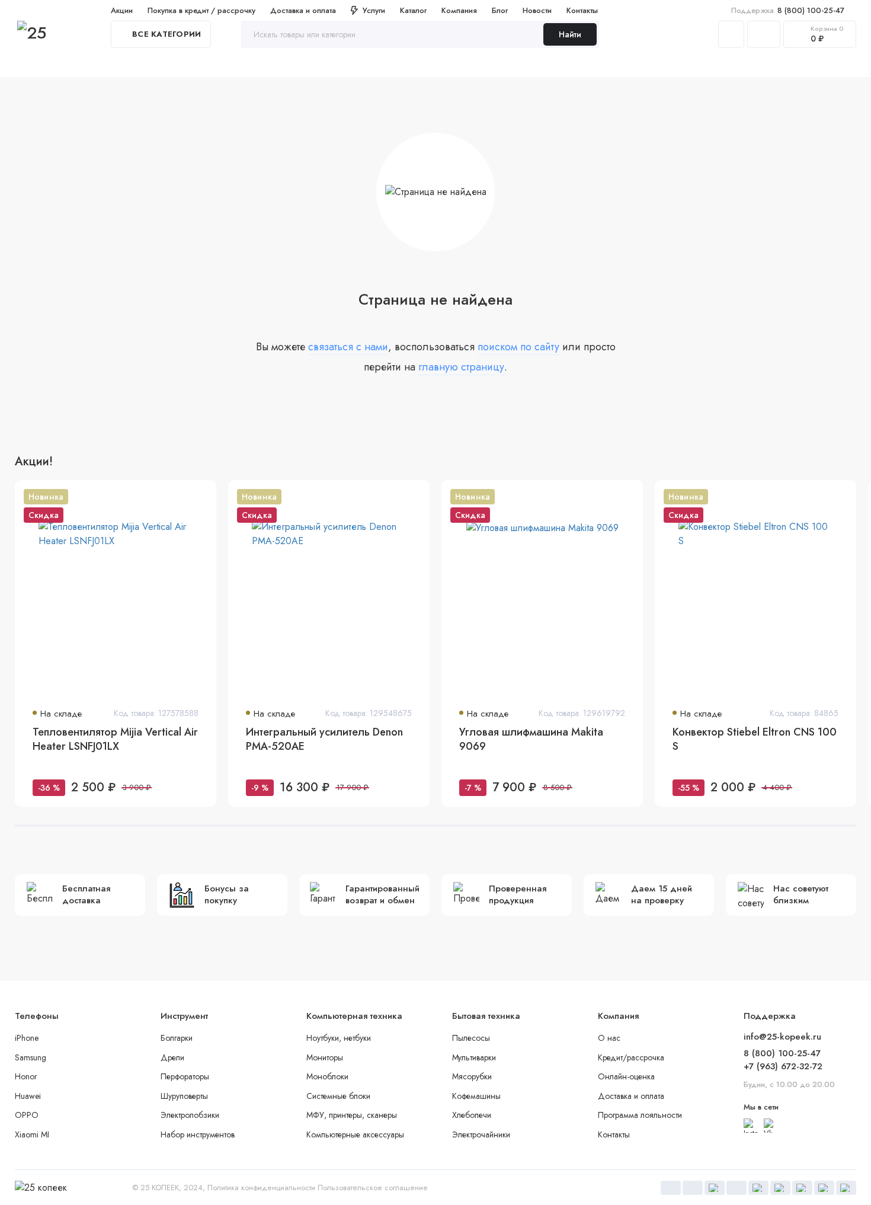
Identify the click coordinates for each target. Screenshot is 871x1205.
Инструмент (192, 64)
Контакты (582, 10)
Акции (122, 10)
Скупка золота (43, 64)
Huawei (28, 1096)
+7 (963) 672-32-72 (783, 1066)
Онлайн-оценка (626, 1076)
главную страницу (461, 367)
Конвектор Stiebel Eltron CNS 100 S (755, 739)
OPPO (27, 1115)
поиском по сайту (518, 346)
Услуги (374, 10)
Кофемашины (476, 1096)
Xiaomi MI (32, 1134)
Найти (570, 34)
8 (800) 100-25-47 (787, 10)
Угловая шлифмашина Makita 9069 (531, 739)
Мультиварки (474, 1057)
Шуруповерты (184, 1096)
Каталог (413, 10)
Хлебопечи (471, 1115)
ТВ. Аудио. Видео (478, 64)
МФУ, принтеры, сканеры (351, 1115)
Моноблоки (327, 1076)
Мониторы (324, 1057)
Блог (500, 10)
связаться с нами (348, 346)
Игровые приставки (569, 64)
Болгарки (177, 1038)
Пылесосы (471, 1038)
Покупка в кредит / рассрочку (201, 10)
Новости (537, 10)
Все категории (166, 34)
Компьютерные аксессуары (355, 1134)
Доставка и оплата (303, 10)
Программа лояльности (640, 1115)
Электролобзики (190, 1115)
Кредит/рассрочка (631, 1057)
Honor (26, 1076)
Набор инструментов (198, 1134)
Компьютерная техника (381, 64)
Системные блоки (338, 1096)
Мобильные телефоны (276, 64)
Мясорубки (472, 1076)
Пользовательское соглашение (373, 1187)
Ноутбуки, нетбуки (338, 1038)
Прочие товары (739, 64)
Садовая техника (658, 64)
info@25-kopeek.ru (782, 1036)
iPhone (27, 1038)
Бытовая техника (120, 64)
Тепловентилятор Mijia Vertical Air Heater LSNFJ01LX (115, 739)
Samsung (30, 1057)
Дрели (172, 1057)
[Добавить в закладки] (199, 496)
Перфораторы (185, 1076)
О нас (609, 1038)
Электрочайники (481, 1134)
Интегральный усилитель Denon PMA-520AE (324, 739)
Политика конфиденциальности (261, 1187)
